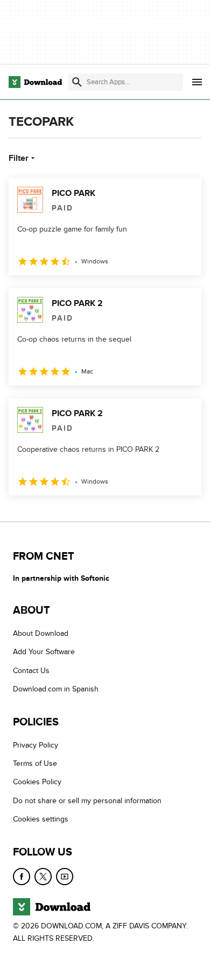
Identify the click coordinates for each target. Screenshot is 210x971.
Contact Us (31, 670)
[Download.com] (35, 82)
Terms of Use (35, 763)
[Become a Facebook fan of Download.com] (21, 876)
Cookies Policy (37, 781)
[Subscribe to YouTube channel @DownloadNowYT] (64, 876)
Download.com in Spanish (56, 689)
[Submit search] (77, 82)
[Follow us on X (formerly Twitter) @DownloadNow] (43, 876)
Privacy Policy (35, 745)
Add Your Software (44, 651)
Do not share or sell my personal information (87, 800)
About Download (40, 633)
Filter (19, 158)
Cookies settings (40, 819)
